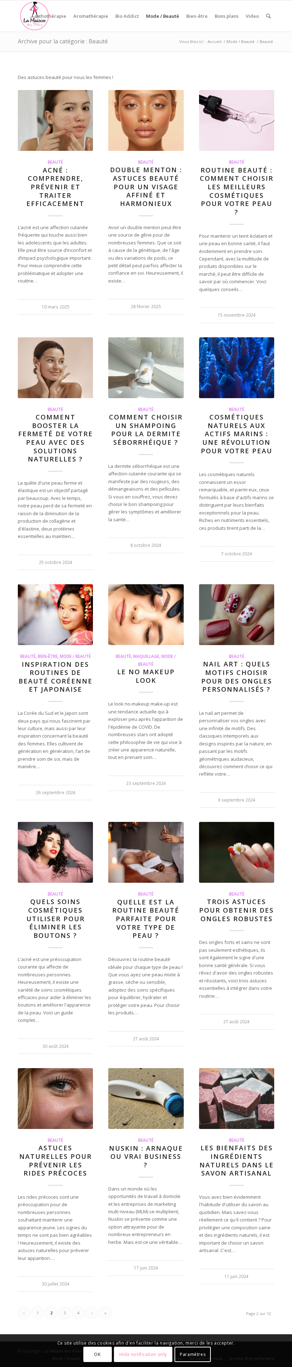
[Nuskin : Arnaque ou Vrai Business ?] (145, 1098)
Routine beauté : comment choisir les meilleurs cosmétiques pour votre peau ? (236, 191)
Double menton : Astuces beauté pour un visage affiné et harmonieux (146, 186)
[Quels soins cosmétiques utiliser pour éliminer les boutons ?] (55, 852)
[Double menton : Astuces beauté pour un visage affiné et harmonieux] (145, 120)
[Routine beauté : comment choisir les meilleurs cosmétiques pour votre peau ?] (236, 120)
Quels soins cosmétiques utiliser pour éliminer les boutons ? (55, 918)
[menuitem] (51, 16)
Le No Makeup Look (146, 676)
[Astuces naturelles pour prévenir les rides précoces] (55, 1098)
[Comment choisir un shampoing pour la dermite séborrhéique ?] (145, 367)
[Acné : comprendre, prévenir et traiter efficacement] (55, 120)
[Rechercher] (268, 16)
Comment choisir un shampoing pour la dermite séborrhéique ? (146, 430)
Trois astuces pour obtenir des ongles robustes (236, 910)
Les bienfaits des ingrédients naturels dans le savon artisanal (236, 1160)
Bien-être (48, 656)
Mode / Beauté (75, 656)
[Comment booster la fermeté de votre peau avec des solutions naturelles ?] (55, 367)
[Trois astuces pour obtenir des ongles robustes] (236, 852)
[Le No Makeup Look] (145, 614)
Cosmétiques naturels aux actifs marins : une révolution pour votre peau (236, 434)
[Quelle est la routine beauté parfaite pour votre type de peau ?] (145, 852)
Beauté (55, 162)
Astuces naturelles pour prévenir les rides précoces (55, 1160)
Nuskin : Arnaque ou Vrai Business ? (146, 1156)
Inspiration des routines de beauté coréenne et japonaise (56, 677)
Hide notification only (143, 1354)
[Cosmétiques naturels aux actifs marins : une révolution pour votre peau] (236, 367)
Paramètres (192, 1354)
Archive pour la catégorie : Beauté (63, 41)
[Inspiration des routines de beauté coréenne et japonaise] (55, 614)
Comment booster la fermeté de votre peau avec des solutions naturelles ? (55, 438)
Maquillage (146, 656)
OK (97, 1354)
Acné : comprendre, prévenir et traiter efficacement (55, 187)
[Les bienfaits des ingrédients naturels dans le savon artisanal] (236, 1098)
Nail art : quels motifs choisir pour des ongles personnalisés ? (236, 676)
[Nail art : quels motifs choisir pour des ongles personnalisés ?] (236, 614)
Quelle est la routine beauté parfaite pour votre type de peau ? (145, 919)
